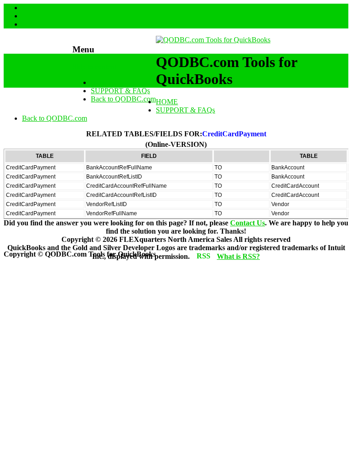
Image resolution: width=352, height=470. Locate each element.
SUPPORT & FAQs (120, 91)
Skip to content (94, 67)
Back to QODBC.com (123, 99)
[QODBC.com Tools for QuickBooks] (213, 40)
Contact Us (247, 223)
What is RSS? (238, 256)
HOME (102, 82)
